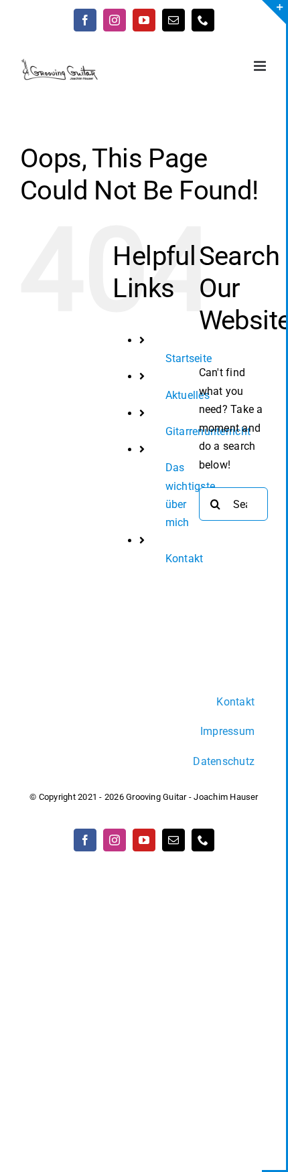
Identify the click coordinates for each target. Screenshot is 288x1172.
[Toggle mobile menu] (261, 66)
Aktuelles (187, 395)
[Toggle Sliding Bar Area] (274, 12)
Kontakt (184, 558)
